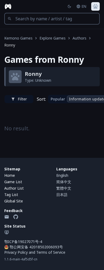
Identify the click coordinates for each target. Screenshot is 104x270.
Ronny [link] (9, 45)
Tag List (11, 194)
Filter (22, 98)
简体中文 (63, 181)
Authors (79, 38)
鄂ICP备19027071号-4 (23, 241)
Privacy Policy (16, 252)
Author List (14, 188)
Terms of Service (50, 252)
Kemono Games (18, 38)
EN (84, 6)
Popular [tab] (58, 98)
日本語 (61, 194)
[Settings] (95, 6)
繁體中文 (63, 188)
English (62, 175)
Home (9, 175)
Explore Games (52, 38)
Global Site (13, 201)
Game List (13, 181)
